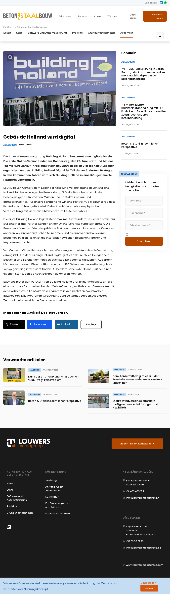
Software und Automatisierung (47, 32)
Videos (97, 16)
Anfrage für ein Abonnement (54, 488)
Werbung (112, 16)
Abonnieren (144, 241)
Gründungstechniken (101, 32)
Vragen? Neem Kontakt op (136, 443)
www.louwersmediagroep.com (144, 564)
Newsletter (52, 496)
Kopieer (91, 324)
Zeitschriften (65, 16)
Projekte (77, 32)
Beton (7, 32)
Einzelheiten (148, 582)
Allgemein (126, 32)
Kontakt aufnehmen (57, 513)
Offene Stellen (133, 16)
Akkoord (149, 588)
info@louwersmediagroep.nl (143, 497)
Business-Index (157, 16)
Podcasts (82, 16)
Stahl (19, 32)
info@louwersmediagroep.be (143, 547)
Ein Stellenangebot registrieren (57, 505)
